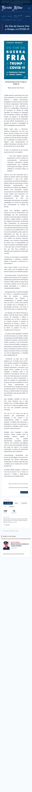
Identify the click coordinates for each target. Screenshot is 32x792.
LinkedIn (11, 506)
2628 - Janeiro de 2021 (18, 16)
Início (4, 16)
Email (16, 503)
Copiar (7, 524)
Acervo (9, 16)
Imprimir (8, 503)
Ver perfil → (15, 548)
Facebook (24, 503)
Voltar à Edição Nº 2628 (10, 530)
